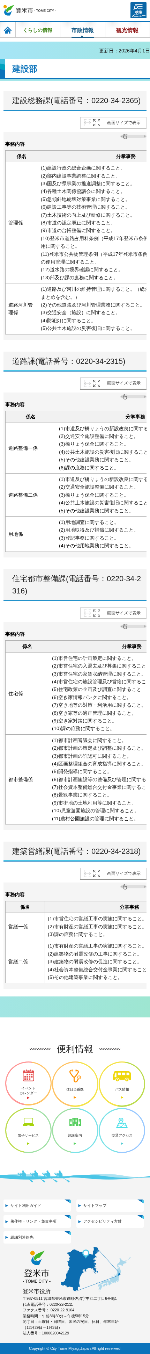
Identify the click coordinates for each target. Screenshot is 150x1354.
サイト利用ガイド (25, 1205)
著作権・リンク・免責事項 (33, 1221)
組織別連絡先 (21, 1237)
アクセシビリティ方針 (102, 1221)
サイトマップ (94, 1205)
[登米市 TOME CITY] (30, 10)
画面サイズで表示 (124, 122)
